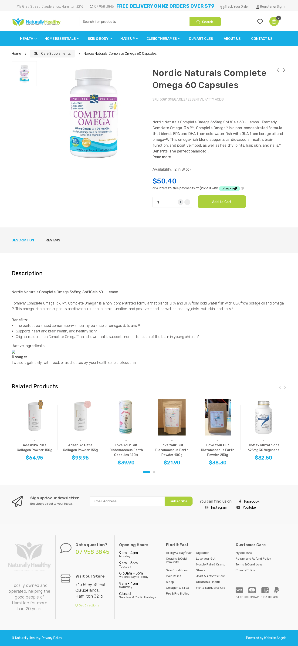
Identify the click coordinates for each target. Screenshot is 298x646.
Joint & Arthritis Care (210, 576)
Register (266, 7)
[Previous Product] (277, 70)
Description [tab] (23, 240)
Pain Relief (173, 576)
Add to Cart (222, 202)
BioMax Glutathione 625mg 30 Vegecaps (263, 447)
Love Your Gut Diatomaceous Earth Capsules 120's (126, 450)
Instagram (218, 507)
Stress (200, 570)
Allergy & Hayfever (179, 553)
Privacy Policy (245, 570)
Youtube (249, 507)
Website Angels (275, 638)
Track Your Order (237, 7)
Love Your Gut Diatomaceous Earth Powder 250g (217, 450)
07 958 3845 (103, 7)
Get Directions (88, 605)
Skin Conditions (177, 570)
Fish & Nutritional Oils (210, 587)
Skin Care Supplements (52, 53)
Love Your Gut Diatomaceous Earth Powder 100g (172, 450)
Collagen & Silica (177, 587)
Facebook (251, 501)
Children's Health (208, 582)
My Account (244, 553)
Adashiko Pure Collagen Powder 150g (34, 447)
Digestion (202, 553)
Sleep (170, 582)
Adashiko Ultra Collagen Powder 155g (80, 447)
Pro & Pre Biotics (177, 593)
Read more (161, 157)
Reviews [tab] (53, 240)
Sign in (281, 7)
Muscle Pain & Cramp (210, 564)
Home (16, 53)
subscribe (178, 501)
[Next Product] (283, 70)
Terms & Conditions (249, 564)
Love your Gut (205, 558)
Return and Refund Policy (253, 558)
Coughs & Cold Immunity (176, 560)
